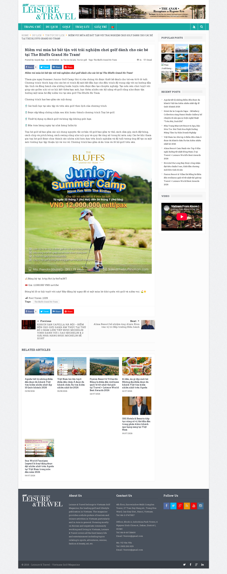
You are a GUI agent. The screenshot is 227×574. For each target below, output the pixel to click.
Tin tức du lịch (69, 60)
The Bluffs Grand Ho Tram (105, 60)
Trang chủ (32, 27)
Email (149, 60)
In (140, 60)
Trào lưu (82, 27)
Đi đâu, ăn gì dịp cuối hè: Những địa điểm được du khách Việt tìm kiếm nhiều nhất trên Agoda (135, 383)
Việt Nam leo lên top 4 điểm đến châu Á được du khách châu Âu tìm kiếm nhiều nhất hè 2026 (71, 383)
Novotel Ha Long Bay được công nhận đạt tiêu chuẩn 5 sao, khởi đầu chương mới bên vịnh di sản (182, 166)
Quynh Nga (39, 60)
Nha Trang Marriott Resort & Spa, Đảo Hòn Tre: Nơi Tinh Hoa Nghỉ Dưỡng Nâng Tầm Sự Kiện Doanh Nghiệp (182, 129)
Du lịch (52, 27)
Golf (66, 27)
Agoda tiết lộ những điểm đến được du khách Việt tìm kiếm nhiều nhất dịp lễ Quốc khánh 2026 (39, 383)
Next (133, 321)
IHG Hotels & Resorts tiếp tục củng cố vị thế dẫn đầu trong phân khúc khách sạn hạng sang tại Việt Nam (136, 424)
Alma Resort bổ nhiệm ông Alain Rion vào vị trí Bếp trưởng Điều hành (117, 325)
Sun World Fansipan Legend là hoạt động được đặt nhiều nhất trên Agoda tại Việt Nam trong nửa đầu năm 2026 (39, 466)
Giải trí (101, 27)
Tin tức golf (82, 60)
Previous (45, 321)
